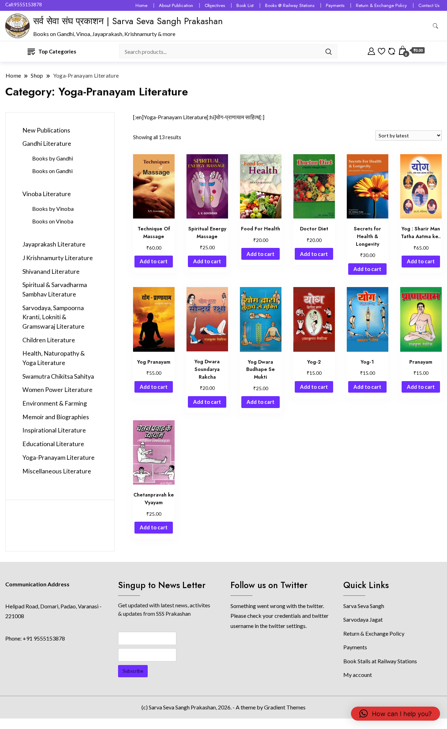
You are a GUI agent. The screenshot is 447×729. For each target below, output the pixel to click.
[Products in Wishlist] (381, 50)
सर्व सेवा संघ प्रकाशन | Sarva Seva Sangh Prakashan (128, 21)
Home (141, 5)
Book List (245, 5)
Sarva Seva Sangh (363, 605)
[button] (395, 714)
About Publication (176, 5)
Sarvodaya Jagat (363, 619)
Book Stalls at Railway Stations (380, 661)
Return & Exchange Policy (381, 5)
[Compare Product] (391, 50)
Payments (335, 5)
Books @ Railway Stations (289, 5)
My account (357, 674)
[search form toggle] (435, 26)
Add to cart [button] (154, 261)
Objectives (215, 5)
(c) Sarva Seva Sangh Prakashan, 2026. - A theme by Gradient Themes (223, 707)
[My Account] (371, 50)
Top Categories (57, 51)
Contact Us (428, 5)
